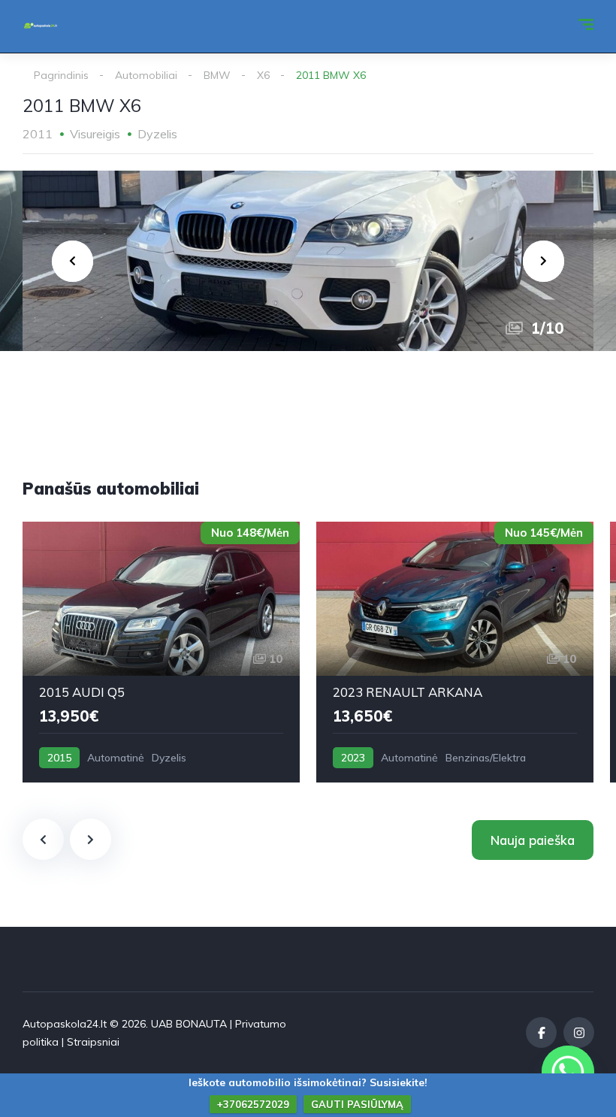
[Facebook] (541, 1032)
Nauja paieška (533, 840)
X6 (263, 75)
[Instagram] (578, 1032)
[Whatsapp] (568, 1072)
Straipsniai (93, 1042)
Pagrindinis (61, 75)
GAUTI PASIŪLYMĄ (357, 1104)
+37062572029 (253, 1104)
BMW (217, 75)
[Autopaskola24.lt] (41, 26)
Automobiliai (146, 75)
